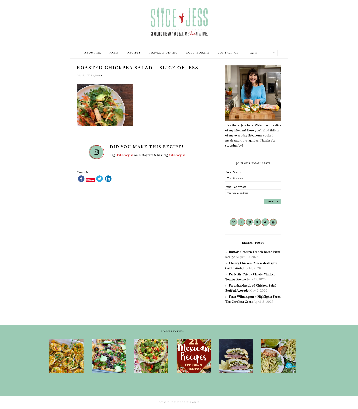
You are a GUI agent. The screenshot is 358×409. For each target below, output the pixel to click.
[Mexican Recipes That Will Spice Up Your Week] (194, 356)
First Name (233, 172)
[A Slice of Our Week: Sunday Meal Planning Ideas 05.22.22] (278, 356)
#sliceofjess (177, 155)
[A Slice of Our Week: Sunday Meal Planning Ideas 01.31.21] (109, 356)
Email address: (235, 187)
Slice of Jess (179, 22)
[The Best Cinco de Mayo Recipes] (151, 356)
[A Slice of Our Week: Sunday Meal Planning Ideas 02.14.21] (236, 356)
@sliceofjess (124, 155)
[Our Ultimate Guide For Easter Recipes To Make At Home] (66, 356)
